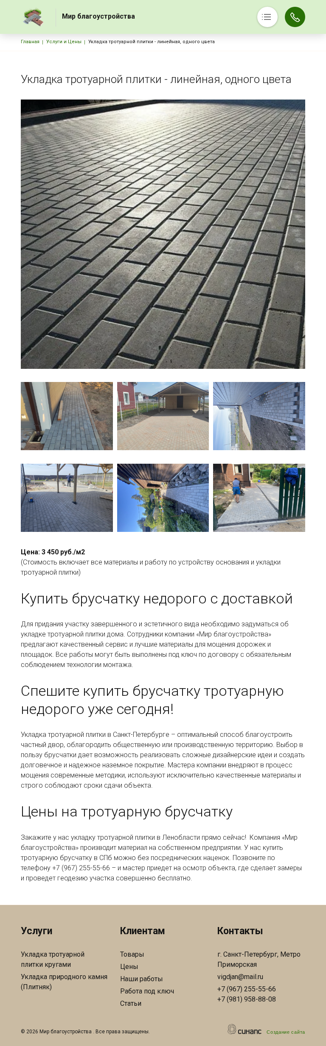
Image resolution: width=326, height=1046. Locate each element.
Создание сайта (286, 1032)
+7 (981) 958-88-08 (246, 999)
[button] (67, 416)
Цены (129, 967)
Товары (132, 954)
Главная (30, 41)
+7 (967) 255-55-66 (246, 989)
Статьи (130, 1003)
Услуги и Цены (64, 41)
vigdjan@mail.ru (240, 977)
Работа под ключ (147, 991)
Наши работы (141, 979)
